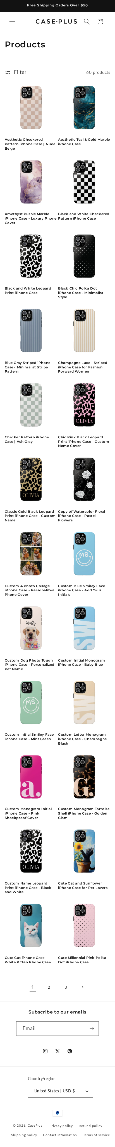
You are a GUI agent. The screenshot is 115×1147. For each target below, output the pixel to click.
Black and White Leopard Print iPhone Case (28, 290)
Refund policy (90, 1126)
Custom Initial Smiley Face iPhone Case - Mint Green (29, 736)
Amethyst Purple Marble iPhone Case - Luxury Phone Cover (31, 218)
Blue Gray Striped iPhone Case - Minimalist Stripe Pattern (28, 367)
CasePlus (36, 1126)
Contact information (60, 1135)
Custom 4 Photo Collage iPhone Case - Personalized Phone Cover (30, 590)
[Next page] (82, 987)
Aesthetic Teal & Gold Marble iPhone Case (84, 141)
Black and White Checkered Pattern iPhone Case (83, 216)
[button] (12, 21)
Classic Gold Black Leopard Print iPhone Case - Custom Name (30, 515)
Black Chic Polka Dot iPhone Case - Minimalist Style (80, 292)
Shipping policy (24, 1135)
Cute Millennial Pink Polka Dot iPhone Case (82, 960)
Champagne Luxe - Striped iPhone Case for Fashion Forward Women (82, 367)
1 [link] (32, 987)
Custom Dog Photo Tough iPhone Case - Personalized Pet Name (30, 664)
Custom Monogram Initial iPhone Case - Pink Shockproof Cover (28, 813)
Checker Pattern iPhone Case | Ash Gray (27, 439)
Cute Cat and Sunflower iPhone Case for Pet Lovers (83, 885)
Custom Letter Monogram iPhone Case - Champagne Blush (82, 738)
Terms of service (96, 1135)
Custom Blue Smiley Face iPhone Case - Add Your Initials (81, 590)
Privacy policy (61, 1126)
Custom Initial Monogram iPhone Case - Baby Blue (81, 662)
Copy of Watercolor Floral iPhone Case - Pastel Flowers (81, 515)
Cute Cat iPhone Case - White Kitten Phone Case (28, 960)
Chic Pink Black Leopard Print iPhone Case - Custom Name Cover (83, 441)
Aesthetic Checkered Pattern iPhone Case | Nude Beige (30, 143)
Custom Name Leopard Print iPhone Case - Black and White (28, 887)
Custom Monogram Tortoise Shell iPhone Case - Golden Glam (83, 813)
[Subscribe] (92, 1028)
